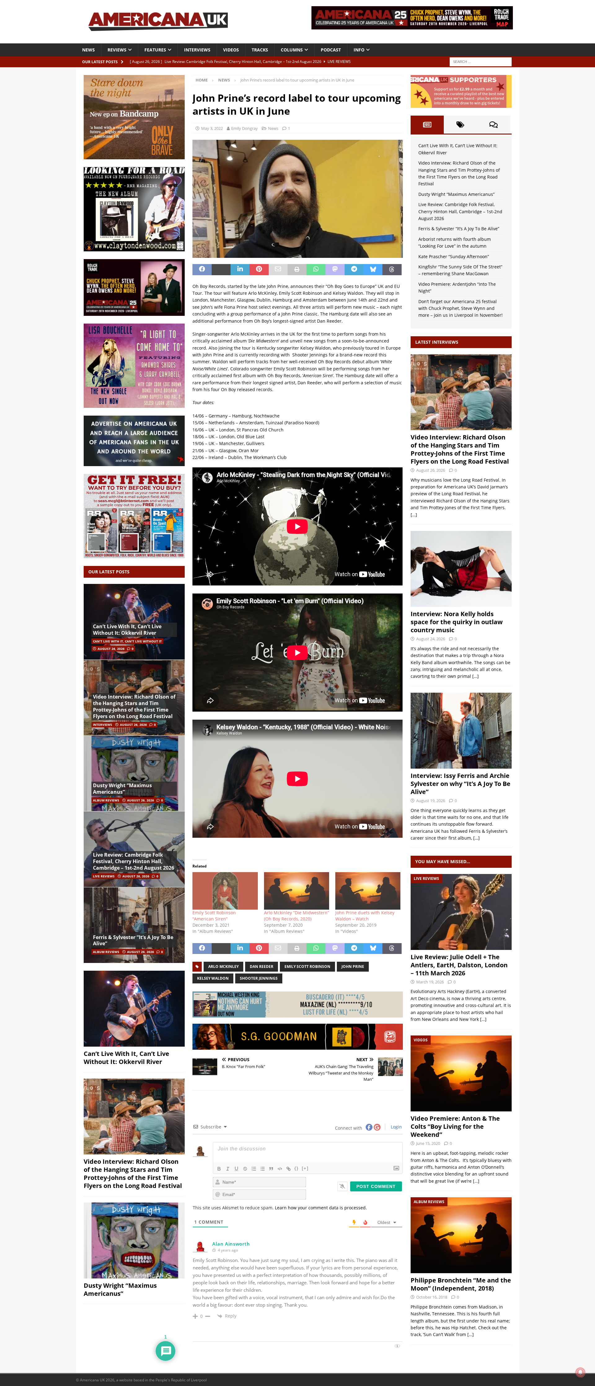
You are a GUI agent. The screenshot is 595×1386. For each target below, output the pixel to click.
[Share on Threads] (391, 269)
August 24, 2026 (430, 639)
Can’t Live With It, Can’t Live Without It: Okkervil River (127, 629)
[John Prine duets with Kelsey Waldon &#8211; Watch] (367, 890)
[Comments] (493, 125)
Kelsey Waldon (213, 978)
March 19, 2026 (430, 982)
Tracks (260, 50)
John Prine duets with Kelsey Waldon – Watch (364, 916)
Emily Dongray (244, 128)
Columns (292, 50)
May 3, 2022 (212, 128)
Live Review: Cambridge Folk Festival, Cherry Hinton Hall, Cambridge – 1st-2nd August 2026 (133, 861)
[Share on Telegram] (354, 269)
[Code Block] (279, 1168)
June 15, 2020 (428, 1143)
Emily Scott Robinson (307, 966)
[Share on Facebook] (201, 269)
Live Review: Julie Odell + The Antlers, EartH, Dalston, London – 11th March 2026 (459, 965)
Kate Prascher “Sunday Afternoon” (453, 256)
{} (296, 1168)
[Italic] (227, 1168)
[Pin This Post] (258, 269)
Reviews (117, 50)
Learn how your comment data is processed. (321, 1208)
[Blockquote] (271, 1168)
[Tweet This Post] (221, 269)
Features (155, 50)
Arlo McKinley (223, 966)
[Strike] (245, 1168)
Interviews (197, 50)
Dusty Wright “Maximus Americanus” (122, 788)
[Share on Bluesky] (373, 269)
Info (359, 50)
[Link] (288, 1168)
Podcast (331, 50)
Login (396, 1127)
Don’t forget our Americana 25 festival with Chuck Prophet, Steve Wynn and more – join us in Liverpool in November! (460, 308)
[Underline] (236, 1168)
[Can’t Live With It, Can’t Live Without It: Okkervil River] (134, 622)
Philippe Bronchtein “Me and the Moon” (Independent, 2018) (461, 1284)
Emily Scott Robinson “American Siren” (214, 916)
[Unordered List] (262, 1168)
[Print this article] (297, 269)
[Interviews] (461, 392)
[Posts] (427, 125)
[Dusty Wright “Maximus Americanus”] (134, 773)
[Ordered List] (253, 1168)
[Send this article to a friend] (278, 269)
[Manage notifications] (580, 1372)
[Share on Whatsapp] (315, 269)
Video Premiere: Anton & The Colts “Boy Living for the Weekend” (455, 1126)
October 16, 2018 (431, 1297)
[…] (414, 515)
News (88, 50)
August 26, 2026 (111, 649)
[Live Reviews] (461, 912)
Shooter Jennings (259, 978)
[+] (305, 1168)
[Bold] (219, 1168)
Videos (231, 50)
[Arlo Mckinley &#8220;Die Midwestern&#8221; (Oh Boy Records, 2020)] (296, 890)
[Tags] (460, 125)
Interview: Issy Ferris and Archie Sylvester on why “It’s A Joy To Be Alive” (460, 783)
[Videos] (461, 1073)
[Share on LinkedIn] (240, 269)
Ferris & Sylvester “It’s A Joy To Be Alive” (133, 940)
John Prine (353, 966)
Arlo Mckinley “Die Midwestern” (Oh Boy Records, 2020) (296, 916)
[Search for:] (481, 61)
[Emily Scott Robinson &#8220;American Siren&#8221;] (225, 890)
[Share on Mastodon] (334, 269)
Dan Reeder (261, 966)
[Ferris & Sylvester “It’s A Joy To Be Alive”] (134, 925)
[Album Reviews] (461, 1235)
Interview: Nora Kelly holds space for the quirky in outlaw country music (457, 622)
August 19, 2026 (430, 800)
